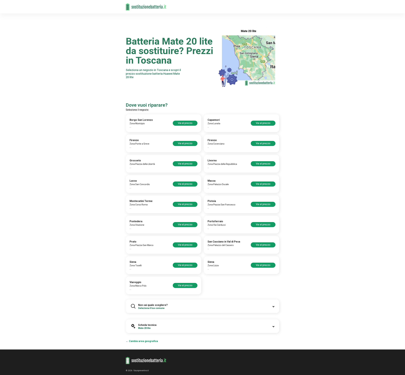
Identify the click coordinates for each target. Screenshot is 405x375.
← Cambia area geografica (142, 341)
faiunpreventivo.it (141, 370)
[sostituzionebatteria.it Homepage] (146, 360)
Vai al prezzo (185, 123)
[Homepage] (146, 5)
